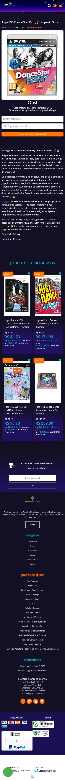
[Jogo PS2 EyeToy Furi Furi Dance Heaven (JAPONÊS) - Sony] (17, 399)
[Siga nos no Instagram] (42, 701)
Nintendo (33, 541)
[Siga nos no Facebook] (23, 701)
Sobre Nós (32, 585)
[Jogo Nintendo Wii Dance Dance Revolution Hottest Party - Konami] (17, 313)
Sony (9, 27)
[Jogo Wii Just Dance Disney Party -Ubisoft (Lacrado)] (48, 313)
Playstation (32, 550)
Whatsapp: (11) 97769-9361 (32, 666)
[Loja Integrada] (45, 769)
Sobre (32, 524)
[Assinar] (32, 486)
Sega (32, 546)
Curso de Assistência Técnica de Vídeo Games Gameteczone (32, 649)
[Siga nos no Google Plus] (29, 701)
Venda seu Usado (32, 599)
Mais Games (32, 559)
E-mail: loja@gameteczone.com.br (32, 670)
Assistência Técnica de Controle (32, 635)
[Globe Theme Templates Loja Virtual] (18, 769)
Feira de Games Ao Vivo (32, 640)
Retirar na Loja (32, 594)
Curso (32, 564)
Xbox (32, 555)
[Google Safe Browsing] (40, 733)
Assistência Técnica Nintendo (32, 631)
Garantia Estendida (32, 644)
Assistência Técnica (32, 617)
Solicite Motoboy (32, 608)
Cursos (32, 603)
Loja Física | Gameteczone (32, 590)
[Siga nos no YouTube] (35, 701)
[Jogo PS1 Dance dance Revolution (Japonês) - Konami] (48, 399)
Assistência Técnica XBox (32, 626)
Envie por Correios (32, 612)
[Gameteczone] (32, 502)
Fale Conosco (32, 581)
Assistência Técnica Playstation (32, 622)
